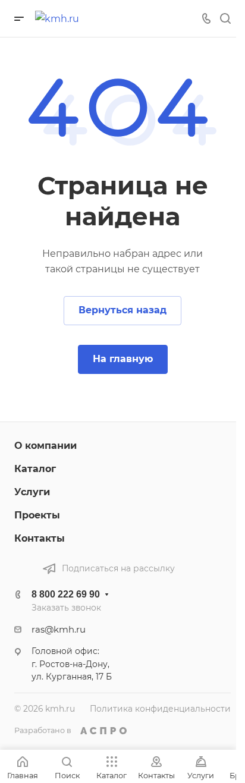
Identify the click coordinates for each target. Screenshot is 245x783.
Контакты (39, 538)
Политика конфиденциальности (160, 708)
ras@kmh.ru (59, 629)
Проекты (37, 515)
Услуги (32, 492)
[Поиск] (225, 18)
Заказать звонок (66, 607)
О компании (45, 445)
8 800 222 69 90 (66, 594)
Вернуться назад (122, 310)
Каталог (35, 468)
